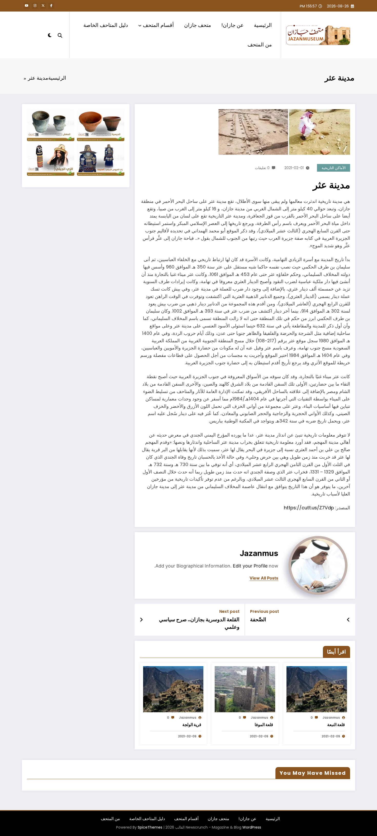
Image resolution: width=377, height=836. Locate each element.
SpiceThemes (150, 827)
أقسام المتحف (158, 25)
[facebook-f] (51, 6)
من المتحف (259, 44)
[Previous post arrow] (348, 620)
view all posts (264, 578)
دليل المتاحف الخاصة (105, 25)
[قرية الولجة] (173, 689)
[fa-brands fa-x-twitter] (43, 6)
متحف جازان (197, 25)
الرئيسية (263, 25)
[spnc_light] (50, 34)
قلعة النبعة (336, 725)
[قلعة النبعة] (316, 689)
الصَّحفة (258, 619)
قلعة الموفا (264, 725)
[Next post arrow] (141, 620)
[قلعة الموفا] (245, 689)
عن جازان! (232, 25)
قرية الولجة (191, 725)
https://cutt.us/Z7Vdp (309, 507)
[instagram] (35, 6)
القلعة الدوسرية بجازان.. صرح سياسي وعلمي (199, 623)
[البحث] (60, 35)
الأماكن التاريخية (334, 167)
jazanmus (259, 553)
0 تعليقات (262, 167)
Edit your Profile (250, 566)
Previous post (264, 611)
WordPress (251, 827)
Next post (229, 611)
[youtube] (27, 6)
